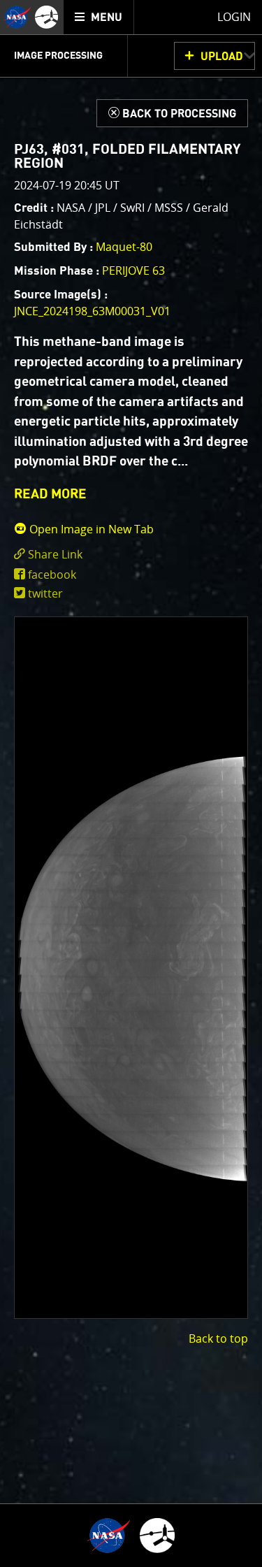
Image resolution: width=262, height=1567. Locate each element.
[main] (131, 783)
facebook (52, 574)
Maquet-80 (124, 246)
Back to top (218, 1338)
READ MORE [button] (50, 494)
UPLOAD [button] (222, 56)
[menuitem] (99, 17)
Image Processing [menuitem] (58, 56)
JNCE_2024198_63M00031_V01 (92, 311)
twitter (45, 593)
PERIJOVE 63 (133, 270)
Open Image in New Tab (90, 529)
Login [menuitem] (234, 16)
